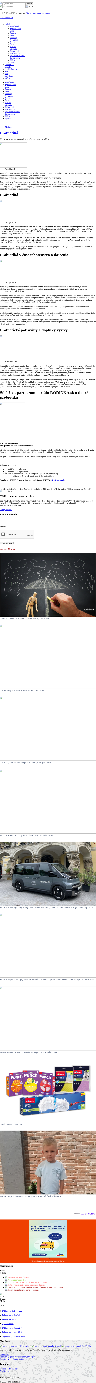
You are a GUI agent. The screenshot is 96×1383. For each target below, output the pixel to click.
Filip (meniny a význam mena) (38, 13)
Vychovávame (15, 29)
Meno (3, 526)
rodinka (8, 24)
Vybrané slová (8, 1324)
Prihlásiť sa (4, 1354)
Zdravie (13, 33)
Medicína (8, 127)
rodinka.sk (9, 18)
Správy (13, 62)
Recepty (13, 35)
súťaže (7, 78)
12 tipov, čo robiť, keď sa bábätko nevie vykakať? (27, 1282)
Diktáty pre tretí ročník (11, 1315)
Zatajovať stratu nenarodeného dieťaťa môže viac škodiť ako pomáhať (35, 1287)
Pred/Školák (15, 26)
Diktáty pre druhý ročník (12, 1311)
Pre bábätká (86, 1346)
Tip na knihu (15, 58)
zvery (7, 71)
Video (12, 60)
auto (6, 74)
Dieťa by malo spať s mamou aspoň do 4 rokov (26, 1285)
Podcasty (13, 38)
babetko (8, 67)
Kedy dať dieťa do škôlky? (18, 1277)
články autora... (6, 510)
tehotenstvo (9, 65)
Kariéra (13, 47)
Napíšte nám (5, 1371)
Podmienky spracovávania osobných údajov (17, 1357)
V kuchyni (14, 40)
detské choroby (11, 69)
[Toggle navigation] (1, 18)
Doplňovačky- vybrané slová (13, 1336)
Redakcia (3, 1369)
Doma (12, 42)
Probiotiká (9, 133)
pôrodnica (9, 76)
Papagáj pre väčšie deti (16, 1280)
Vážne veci (14, 51)
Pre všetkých (26, 1346)
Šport (12, 44)
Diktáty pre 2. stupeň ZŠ (12, 1332)
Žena (12, 31)
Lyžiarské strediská (17, 56)
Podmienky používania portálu (12, 1359)
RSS (10, 1369)
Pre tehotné (56, 1346)
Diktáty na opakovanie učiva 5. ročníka (22, 1290)
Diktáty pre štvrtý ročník (12, 1319)
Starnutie (13, 49)
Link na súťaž (58, 480)
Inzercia (15, 1369)
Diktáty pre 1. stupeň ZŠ (12, 1328)
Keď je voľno (15, 53)
